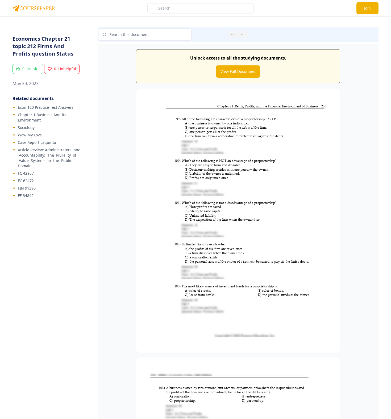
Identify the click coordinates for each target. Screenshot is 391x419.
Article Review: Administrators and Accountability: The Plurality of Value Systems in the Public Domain (49, 157)
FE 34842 (26, 195)
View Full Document (238, 71)
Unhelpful (65, 68)
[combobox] (145, 34)
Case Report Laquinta (37, 142)
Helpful (31, 68)
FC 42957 (26, 173)
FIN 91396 (27, 188)
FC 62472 (26, 180)
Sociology (26, 127)
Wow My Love (30, 134)
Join (367, 8)
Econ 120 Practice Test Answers (45, 107)
